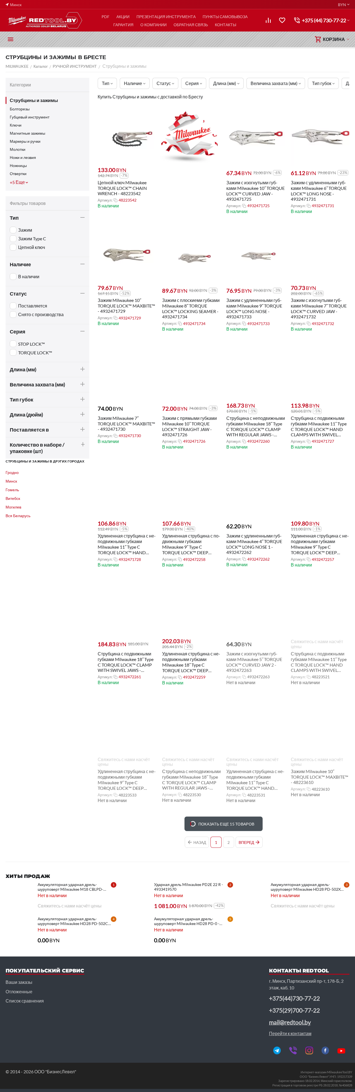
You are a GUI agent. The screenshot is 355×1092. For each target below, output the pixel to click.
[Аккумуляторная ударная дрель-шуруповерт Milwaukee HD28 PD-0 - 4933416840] (136, 930)
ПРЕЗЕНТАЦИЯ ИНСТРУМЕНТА (166, 16)
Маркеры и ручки (25, 141)
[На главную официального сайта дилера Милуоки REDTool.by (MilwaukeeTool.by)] (45, 20)
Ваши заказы (19, 982)
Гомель (12, 489)
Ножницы (18, 165)
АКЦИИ (122, 16)
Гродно (12, 472)
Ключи (15, 125)
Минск (11, 481)
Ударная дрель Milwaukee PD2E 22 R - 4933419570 (188, 887)
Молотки (17, 149)
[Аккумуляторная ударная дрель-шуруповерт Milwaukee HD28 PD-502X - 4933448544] (253, 896)
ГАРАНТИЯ (123, 24)
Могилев (13, 507)
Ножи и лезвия (23, 157)
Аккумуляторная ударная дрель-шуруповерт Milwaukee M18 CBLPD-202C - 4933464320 (70, 887)
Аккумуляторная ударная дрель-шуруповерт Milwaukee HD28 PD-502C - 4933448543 (74, 921)
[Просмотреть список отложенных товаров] (282, 20)
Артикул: (105, 200)
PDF (105, 16)
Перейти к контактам (290, 1033)
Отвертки (18, 173)
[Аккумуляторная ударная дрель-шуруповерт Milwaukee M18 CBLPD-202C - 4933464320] (19, 896)
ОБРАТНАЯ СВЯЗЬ (191, 24)
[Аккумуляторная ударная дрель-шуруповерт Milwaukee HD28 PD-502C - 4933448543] (19, 930)
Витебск (13, 498)
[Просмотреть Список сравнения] (268, 20)
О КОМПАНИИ (153, 24)
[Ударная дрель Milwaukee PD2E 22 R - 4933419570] (136, 896)
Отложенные (19, 991)
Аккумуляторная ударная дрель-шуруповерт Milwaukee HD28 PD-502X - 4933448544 (307, 887)
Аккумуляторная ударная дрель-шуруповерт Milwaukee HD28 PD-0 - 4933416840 (186, 921)
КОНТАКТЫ (225, 24)
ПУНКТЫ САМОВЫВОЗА (225, 16)
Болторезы (20, 108)
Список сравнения (25, 1000)
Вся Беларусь (18, 515)
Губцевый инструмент (29, 117)
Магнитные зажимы (27, 133)
